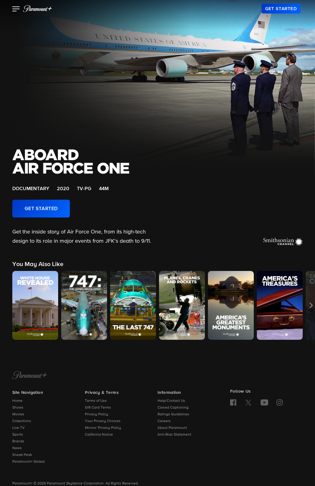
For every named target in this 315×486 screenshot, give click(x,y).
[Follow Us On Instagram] (280, 402)
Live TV (18, 428)
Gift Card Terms (98, 408)
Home (17, 401)
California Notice (99, 435)
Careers (164, 421)
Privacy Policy (96, 414)
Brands (18, 441)
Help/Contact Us (171, 401)
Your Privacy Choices (103, 421)
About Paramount (172, 428)
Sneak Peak (22, 455)
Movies (18, 414)
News (17, 448)
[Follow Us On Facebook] (233, 402)
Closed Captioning (173, 408)
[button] (16, 9)
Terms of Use (96, 401)
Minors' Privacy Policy (103, 428)
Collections (21, 421)
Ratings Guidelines (173, 414)
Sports (17, 435)
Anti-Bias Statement (174, 435)
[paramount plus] (37, 8)
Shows (17, 408)
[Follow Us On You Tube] (264, 402)
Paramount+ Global (28, 462)
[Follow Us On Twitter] (248, 402)
